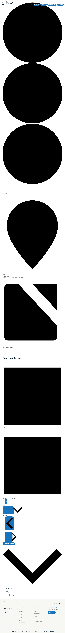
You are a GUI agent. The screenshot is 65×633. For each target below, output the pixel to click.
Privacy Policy (29, 631)
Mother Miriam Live (36, 616)
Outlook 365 (7, 591)
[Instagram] (54, 604)
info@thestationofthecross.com (9, 610)
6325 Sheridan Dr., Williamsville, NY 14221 (10, 612)
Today (4, 505)
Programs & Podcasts (32, 2)
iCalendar (7, 589)
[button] (32, 5)
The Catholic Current (37, 613)
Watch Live (21, 617)
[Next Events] (6, 503)
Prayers (35, 618)
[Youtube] (60, 604)
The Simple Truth (36, 623)
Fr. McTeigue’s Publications (23, 620)
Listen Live (20, 616)
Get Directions (20, 277)
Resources (53, 2)
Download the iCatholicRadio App (24, 619)
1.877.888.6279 (9, 608)
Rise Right (35, 619)
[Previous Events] (6, 500)
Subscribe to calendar (9, 543)
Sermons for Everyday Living (38, 621)
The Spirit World (36, 624)
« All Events (5, 193)
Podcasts (20, 614)
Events (47, 2)
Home (19, 2)
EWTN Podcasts (36, 626)
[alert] (32, 395)
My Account (60, 2)
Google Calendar (8, 588)
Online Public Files (22, 622)
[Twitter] (57, 604)
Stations (41, 2)
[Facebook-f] (51, 604)
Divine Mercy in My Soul (37, 614)
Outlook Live (7, 592)
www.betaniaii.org (10, 347)
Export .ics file (8, 594)
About (23, 2)
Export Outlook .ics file (9, 595)
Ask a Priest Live (36, 611)
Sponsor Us (21, 611)
